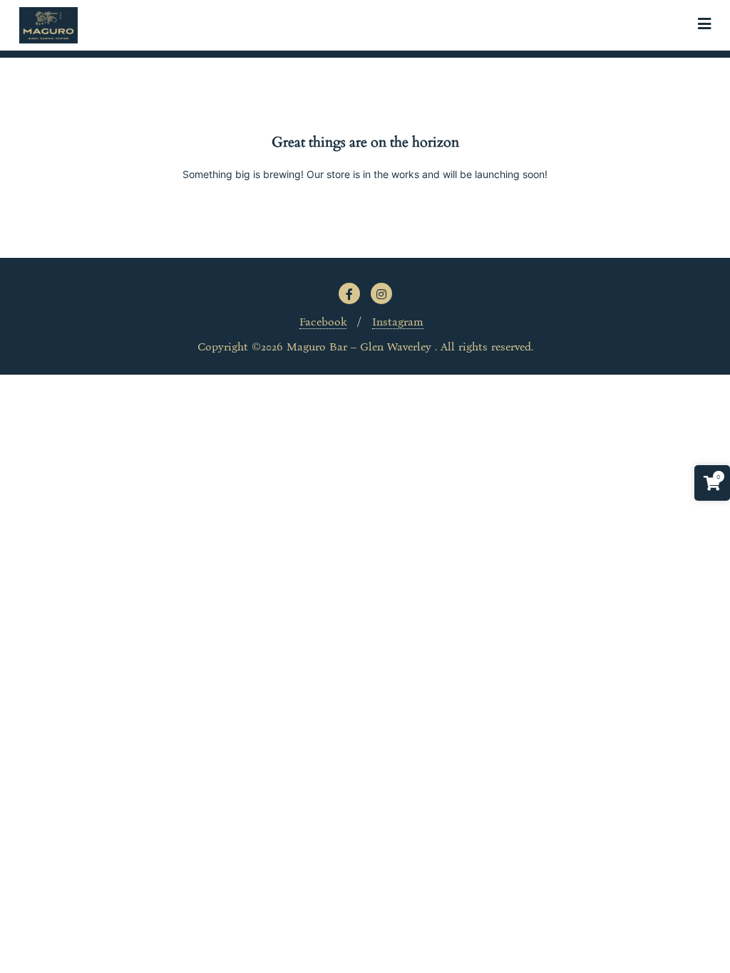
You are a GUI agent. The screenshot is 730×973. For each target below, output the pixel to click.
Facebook (322, 321)
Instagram (397, 321)
